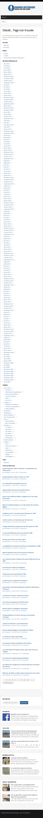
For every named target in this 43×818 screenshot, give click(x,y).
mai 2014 (6, 243)
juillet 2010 (7, 340)
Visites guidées (9, 409)
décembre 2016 (8, 177)
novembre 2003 (8, 380)
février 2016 (7, 199)
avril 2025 (6, 89)
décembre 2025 (8, 76)
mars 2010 (7, 348)
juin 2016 (6, 190)
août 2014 (7, 236)
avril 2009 (6, 357)
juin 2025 (6, 85)
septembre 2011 (9, 310)
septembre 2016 (9, 184)
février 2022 (7, 114)
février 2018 (7, 148)
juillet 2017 (7, 163)
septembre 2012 (9, 285)
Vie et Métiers (9, 456)
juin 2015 (6, 215)
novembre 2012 (8, 281)
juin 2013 (6, 266)
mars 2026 (7, 70)
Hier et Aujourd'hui (9, 782)
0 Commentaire (23, 472)
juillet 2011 (7, 314)
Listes (7, 398)
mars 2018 (7, 146)
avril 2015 (6, 220)
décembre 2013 (8, 253)
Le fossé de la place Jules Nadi (13, 637)
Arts (6, 444)
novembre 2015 (8, 205)
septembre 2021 (9, 118)
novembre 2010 (8, 331)
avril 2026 (6, 68)
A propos (8, 390)
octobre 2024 (8, 102)
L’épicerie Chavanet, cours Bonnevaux (15, 623)
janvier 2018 (7, 150)
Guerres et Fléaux (10, 446)
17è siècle (8, 427)
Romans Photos (8, 755)
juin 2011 (6, 317)
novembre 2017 (8, 154)
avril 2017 (6, 169)
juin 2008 (6, 365)
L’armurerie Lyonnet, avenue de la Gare (16, 595)
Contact (6, 56)
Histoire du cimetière (11, 404)
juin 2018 (6, 140)
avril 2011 (6, 321)
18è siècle (8, 429)
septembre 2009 (9, 352)
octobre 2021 (8, 116)
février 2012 (7, 300)
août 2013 (7, 262)
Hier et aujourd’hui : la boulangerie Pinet (23, 785)
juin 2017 (6, 165)
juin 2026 (6, 64)
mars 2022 (7, 112)
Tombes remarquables (12, 406)
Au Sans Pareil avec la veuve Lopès (14, 539)
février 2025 (7, 93)
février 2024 (7, 106)
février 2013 (7, 274)
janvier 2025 (7, 95)
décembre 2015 (8, 203)
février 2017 (7, 173)
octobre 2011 (8, 308)
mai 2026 (6, 66)
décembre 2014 (8, 228)
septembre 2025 (9, 83)
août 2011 (7, 312)
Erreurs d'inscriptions (11, 394)
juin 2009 (6, 354)
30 (27, 680)
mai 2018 (6, 142)
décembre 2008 (8, 363)
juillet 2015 (7, 213)
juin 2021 (6, 123)
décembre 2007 (8, 369)
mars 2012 (7, 298)
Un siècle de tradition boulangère (14, 567)
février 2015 (7, 224)
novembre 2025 (8, 78)
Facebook (7, 411)
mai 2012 (6, 293)
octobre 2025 (8, 81)
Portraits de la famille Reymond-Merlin (16, 658)
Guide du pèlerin (9, 415)
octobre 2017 (8, 156)
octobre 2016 (8, 182)
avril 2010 (6, 346)
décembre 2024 (8, 97)
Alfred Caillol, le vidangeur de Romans (15, 609)
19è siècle (8, 431)
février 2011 (7, 325)
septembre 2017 (9, 158)
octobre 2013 (8, 258)
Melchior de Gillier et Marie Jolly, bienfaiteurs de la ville (21, 673)
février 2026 (7, 72)
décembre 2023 (8, 108)
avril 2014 (6, 245)
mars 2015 (7, 222)
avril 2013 (6, 270)
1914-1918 (7, 388)
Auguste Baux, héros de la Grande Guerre (16, 490)
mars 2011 (7, 323)
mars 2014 (7, 247)
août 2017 (7, 161)
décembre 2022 (8, 110)
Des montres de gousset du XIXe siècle (15, 602)
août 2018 (7, 135)
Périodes (6, 425)
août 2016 (7, 186)
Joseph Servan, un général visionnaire (15, 581)
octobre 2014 (8, 232)
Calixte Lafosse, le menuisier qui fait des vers (18, 520)
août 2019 (7, 127)
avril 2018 (6, 144)
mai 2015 (6, 217)
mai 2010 (6, 344)
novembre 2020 (8, 125)
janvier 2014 (7, 251)
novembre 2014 (8, 230)
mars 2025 (7, 91)
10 (21, 680)
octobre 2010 (8, 333)
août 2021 (7, 121)
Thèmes (6, 442)
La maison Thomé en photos (19, 758)
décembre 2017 (8, 152)
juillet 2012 (7, 289)
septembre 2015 (9, 209)
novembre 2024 (8, 99)
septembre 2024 (9, 104)
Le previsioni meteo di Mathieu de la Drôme (17, 643)
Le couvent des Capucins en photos (21, 768)
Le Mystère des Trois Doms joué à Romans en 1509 (19, 513)
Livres (5, 419)
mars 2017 (7, 171)
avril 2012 (6, 295)
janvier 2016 (7, 201)
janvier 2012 (7, 302)
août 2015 (7, 211)
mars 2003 (7, 382)
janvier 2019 (7, 129)
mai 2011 (6, 319)
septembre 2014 (9, 234)
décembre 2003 (8, 378)
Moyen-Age (8, 436)
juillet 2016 (7, 188)
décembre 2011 (8, 304)
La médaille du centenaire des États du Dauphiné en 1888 (21, 546)
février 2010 (7, 350)
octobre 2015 (8, 207)
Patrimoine (8, 450)
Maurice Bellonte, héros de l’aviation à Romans (18, 552)
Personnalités (9, 452)
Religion (7, 454)
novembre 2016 (8, 180)
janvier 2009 (7, 361)
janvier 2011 (7, 327)
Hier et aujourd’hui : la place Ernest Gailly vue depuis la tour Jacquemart (24, 796)
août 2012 (7, 287)
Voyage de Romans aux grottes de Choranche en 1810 (20, 526)
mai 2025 (6, 87)
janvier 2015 (7, 226)
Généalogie (7, 413)
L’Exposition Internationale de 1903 (14, 574)
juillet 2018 (7, 137)
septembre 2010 (9, 335)
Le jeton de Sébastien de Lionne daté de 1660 (17, 533)
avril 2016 (6, 194)
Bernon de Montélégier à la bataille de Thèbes (18, 630)
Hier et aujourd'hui (9, 417)
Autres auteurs (9, 421)
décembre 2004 (8, 376)
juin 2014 (6, 241)
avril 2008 (6, 367)
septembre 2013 (9, 260)
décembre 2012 (8, 279)
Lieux (6, 448)
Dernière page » (8, 683)
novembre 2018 (8, 131)
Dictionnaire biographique (13, 392)
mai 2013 (6, 268)
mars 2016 (7, 196)
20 (24, 680)
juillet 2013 (7, 264)
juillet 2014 (7, 239)
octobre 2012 (8, 283)
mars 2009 (7, 359)
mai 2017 (6, 167)
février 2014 (7, 249)
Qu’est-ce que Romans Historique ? (14, 58)
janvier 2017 (7, 175)
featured (6, 462)
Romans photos (8, 440)
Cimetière (6, 402)
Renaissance (9, 438)
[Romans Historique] (21, 11)
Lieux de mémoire (10, 396)
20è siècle (8, 433)
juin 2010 (6, 342)
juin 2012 (6, 291)
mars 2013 (7, 272)
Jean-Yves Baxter (10, 423)
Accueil (6, 53)
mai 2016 (6, 192)
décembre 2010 (8, 329)
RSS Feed (6, 45)
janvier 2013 (7, 276)
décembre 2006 (8, 371)
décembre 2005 (8, 373)
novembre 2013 (8, 255)
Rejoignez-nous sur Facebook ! (20, 714)
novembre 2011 (8, 306)
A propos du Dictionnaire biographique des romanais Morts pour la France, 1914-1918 (24, 732)
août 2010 (7, 338)
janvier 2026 (7, 74)
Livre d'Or (8, 400)
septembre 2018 (9, 133)
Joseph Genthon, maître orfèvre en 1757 (16, 477)
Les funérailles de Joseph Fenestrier (15, 483)
